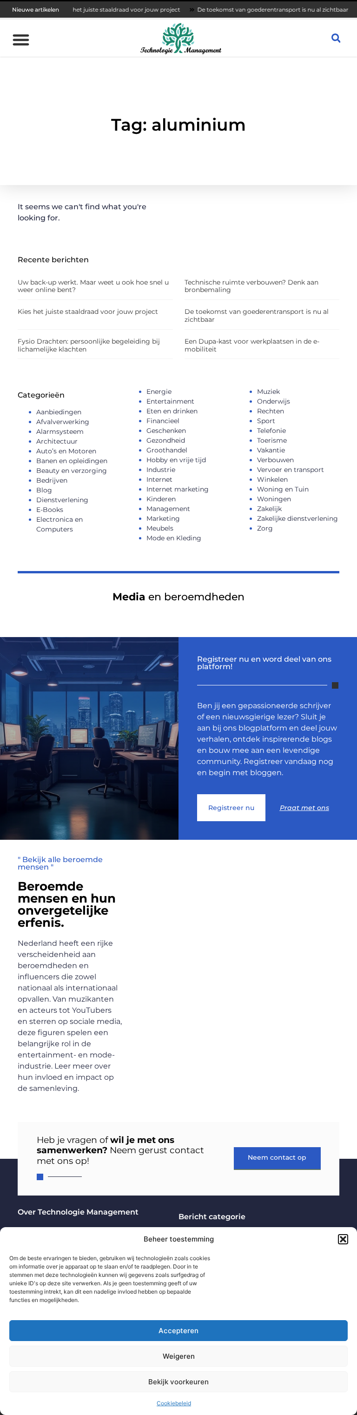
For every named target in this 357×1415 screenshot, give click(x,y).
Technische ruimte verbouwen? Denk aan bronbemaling (251, 286)
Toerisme (272, 440)
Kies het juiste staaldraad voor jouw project (96, 9)
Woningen (274, 499)
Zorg (265, 528)
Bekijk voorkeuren (178, 1381)
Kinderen (161, 499)
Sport (266, 421)
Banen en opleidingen (71, 461)
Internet (159, 479)
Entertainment (170, 401)
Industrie (160, 469)
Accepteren (178, 1330)
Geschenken (166, 430)
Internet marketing (177, 489)
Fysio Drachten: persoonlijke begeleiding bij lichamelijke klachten (89, 345)
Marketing (163, 518)
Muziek (268, 391)
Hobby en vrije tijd (176, 460)
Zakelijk (269, 509)
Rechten (270, 411)
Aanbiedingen (58, 412)
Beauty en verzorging (71, 470)
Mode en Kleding (173, 538)
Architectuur (57, 441)
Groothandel (166, 450)
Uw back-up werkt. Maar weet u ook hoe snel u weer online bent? (93, 286)
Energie (159, 391)
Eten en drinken (172, 411)
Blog (44, 490)
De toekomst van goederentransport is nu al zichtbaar (248, 9)
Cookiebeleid (174, 1403)
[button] (343, 1239)
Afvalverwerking (62, 422)
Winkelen (272, 479)
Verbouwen (275, 460)
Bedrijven (51, 480)
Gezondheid (165, 440)
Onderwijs (273, 401)
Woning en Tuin (283, 489)
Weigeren (179, 1356)
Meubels (159, 528)
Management (168, 509)
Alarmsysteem (60, 431)
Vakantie (271, 450)
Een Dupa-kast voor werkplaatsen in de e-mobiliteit (252, 345)
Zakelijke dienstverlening (297, 518)
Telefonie (271, 430)
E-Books (49, 509)
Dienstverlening (62, 500)
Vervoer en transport (290, 469)
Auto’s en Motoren (66, 451)
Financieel (162, 421)
